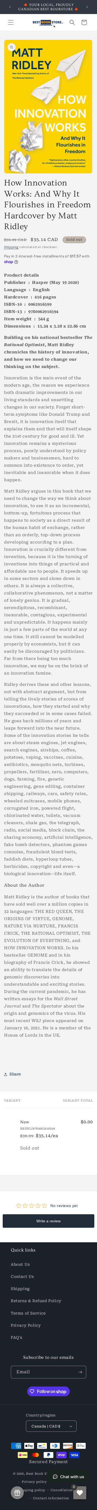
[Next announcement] (87, 7)
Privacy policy (34, 1482)
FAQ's (16, 1337)
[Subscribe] (80, 1372)
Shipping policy (32, 1490)
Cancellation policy (68, 1490)
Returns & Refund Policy (36, 1301)
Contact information (51, 1498)
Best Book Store (40, 1473)
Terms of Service (28, 1313)
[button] (11, 22)
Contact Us (22, 1276)
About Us (20, 1264)
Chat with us (72, 1476)
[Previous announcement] (10, 7)
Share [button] (15, 1074)
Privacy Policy (26, 1325)
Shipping (11, 247)
